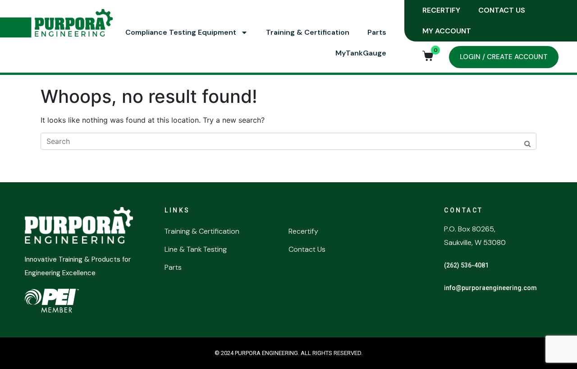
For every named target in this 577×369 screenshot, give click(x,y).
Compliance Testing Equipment (180, 32)
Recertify (441, 10)
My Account (446, 31)
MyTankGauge (360, 53)
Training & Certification (307, 32)
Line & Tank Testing (196, 249)
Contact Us (501, 10)
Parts (376, 32)
